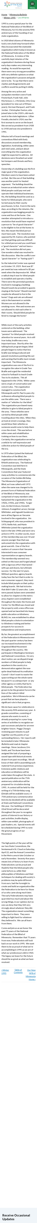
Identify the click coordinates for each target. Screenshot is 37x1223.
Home (4, 14)
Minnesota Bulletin (18, 14)
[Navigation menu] (32, 3)
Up (18, 971)
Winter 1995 (10, 17)
